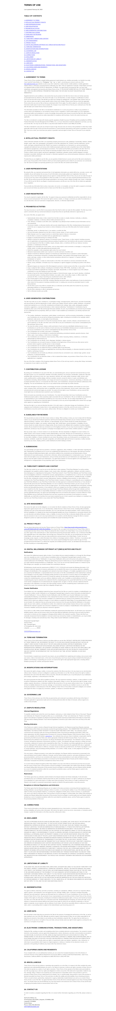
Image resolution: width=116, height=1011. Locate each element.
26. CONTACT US (29, 71)
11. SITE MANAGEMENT (31, 40)
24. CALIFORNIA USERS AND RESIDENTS (35, 67)
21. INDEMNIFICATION (30, 61)
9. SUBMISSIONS (29, 36)
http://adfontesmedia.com (31, 84)
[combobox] (113, 1010)
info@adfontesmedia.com (31, 1006)
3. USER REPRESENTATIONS (32, 24)
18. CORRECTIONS (29, 55)
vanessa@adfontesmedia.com (32, 631)
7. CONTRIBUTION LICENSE (32, 32)
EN (113, 1010)
